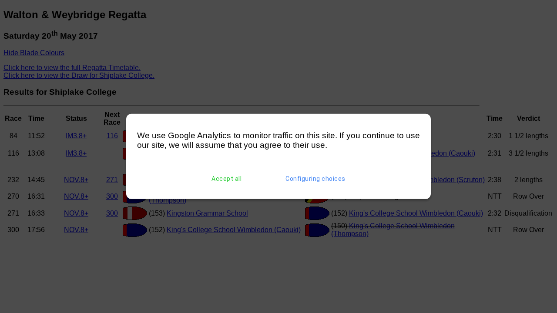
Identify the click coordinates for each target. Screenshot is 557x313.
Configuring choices (315, 178)
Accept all (226, 178)
